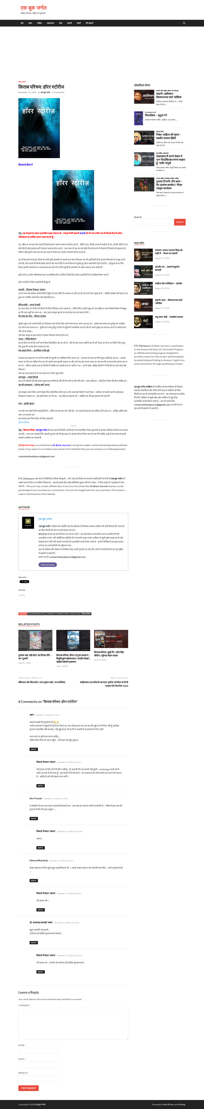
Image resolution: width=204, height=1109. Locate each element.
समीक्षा (39, 23)
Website (23, 1073)
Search (138, 217)
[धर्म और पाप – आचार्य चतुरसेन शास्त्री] (143, 267)
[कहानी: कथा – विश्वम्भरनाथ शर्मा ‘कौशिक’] (143, 300)
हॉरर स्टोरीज (23, 422)
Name (22, 1045)
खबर (30, 23)
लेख (60, 23)
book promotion (36, 614)
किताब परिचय (22, 82)
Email (22, 1059)
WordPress (168, 1104)
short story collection (68, 614)
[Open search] (184, 23)
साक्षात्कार (50, 23)
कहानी (69, 23)
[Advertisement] (102, 53)
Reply (33, 749)
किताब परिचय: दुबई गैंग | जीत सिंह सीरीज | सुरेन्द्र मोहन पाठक (109, 654)
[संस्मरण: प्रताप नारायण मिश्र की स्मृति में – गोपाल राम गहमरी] (143, 250)
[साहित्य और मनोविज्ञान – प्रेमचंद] (143, 283)
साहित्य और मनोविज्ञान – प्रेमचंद (168, 283)
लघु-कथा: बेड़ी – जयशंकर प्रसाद (169, 316)
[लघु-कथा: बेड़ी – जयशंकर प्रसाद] (143, 317)
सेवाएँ (79, 23)
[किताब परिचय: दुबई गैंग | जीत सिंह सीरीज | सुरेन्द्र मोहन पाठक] (111, 639)
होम (22, 23)
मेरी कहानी (89, 23)
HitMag (181, 1104)
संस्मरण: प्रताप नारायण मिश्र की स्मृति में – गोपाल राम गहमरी (168, 252)
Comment (24, 1005)
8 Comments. (58, 92)
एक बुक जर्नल (34, 7)
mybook (51, 614)
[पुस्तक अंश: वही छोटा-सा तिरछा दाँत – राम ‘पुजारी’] (35, 641)
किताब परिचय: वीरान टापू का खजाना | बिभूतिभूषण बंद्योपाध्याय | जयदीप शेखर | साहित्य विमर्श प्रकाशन (73, 658)
